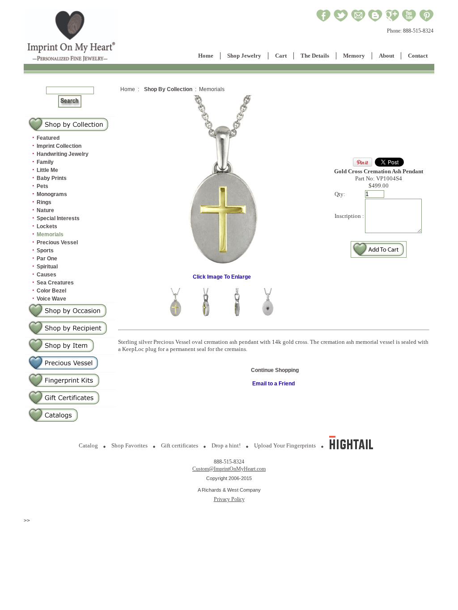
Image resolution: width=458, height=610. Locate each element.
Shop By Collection (168, 89)
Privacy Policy (229, 499)
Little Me (47, 170)
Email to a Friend (273, 383)
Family (45, 162)
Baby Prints (52, 178)
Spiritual (47, 266)
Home (205, 55)
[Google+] (392, 20)
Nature (45, 210)
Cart (281, 55)
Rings (44, 202)
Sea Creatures (55, 283)
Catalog (88, 445)
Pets (42, 186)
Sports (45, 250)
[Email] (358, 20)
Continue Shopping (275, 370)
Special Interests (58, 218)
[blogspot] (375, 20)
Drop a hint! (226, 445)
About (386, 55)
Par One (47, 258)
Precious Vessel (57, 242)
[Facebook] (323, 20)
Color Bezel (51, 291)
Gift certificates (179, 445)
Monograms (52, 194)
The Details (315, 55)
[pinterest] (426, 20)
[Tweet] (341, 20)
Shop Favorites (129, 445)
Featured (48, 138)
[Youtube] (409, 20)
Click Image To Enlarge (222, 277)
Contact (418, 55)
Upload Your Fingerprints (285, 445)
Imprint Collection (59, 146)
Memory (354, 55)
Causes (46, 275)
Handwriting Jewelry (63, 154)
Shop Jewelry (244, 55)
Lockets (47, 226)
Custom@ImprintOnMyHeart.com (229, 469)
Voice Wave (51, 299)
